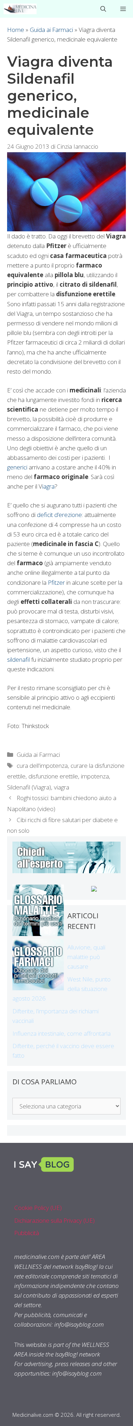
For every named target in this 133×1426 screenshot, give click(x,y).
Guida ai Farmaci (51, 30)
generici (17, 467)
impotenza (95, 776)
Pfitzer (55, 582)
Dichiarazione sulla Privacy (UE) (54, 1220)
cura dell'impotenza (42, 765)
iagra (48, 486)
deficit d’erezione (59, 515)
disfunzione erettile (53, 776)
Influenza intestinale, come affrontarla (61, 1033)
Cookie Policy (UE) (38, 1208)
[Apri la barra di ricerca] (103, 9)
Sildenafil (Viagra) (29, 787)
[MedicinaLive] (20, 9)
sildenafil (19, 659)
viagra (61, 787)
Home (15, 30)
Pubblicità (26, 1233)
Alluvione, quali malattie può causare (86, 956)
